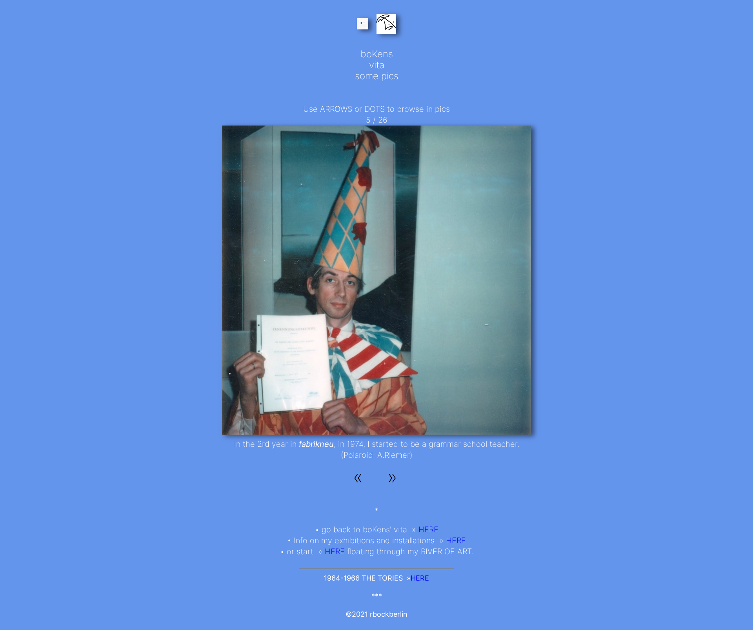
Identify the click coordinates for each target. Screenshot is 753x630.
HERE (428, 529)
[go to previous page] (364, 25)
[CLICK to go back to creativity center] (385, 25)
